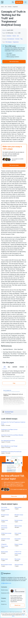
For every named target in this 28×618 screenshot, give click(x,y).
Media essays (4, 559)
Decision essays (18, 520)
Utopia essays (4, 520)
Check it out (17, 605)
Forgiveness (15, 6)
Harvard (14, 367)
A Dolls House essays (6, 533)
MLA (9, 367)
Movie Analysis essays (6, 564)
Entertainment (10, 39)
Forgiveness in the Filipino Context (9, 429)
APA (5, 367)
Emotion (10, 6)
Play (21, 39)
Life (6, 6)
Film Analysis (9, 42)
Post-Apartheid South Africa (8, 440)
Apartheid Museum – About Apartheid (13, 349)
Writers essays (18, 525)
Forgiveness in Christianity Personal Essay (11, 451)
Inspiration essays (5, 538)
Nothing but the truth (7, 67)
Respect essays (18, 544)
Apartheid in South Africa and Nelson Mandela (12, 435)
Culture (14, 35)
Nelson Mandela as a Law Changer (9, 446)
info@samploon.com (6, 583)
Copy (14, 383)
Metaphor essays (19, 514)
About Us (3, 601)
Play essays (17, 559)
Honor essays (18, 533)
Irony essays (18, 538)
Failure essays (18, 507)
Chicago (21, 367)
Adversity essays (19, 564)
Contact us (3, 604)
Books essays (4, 551)
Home (2, 6)
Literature (9, 35)
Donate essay (4, 590)
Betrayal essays (5, 514)
